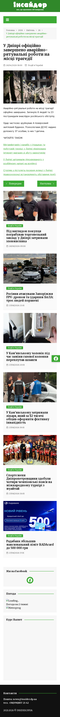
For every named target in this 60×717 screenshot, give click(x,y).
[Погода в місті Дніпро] (30, 601)
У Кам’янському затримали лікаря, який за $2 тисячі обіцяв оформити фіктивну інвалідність (27, 417)
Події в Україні (35, 65)
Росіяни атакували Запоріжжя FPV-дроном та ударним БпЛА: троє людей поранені (29, 297)
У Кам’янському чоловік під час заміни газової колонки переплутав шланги (28, 356)
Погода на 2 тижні (17, 604)
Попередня (15, 183)
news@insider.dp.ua (25, 699)
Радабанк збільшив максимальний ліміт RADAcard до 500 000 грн (30, 544)
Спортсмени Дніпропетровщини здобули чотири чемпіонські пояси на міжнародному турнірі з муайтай (29, 481)
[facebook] (30, 580)
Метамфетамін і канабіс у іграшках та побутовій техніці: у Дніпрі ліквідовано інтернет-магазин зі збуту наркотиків (24, 148)
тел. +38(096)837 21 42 (16, 702)
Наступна (45, 183)
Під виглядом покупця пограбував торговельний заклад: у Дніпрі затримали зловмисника (27, 236)
